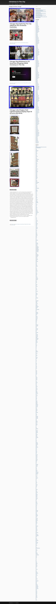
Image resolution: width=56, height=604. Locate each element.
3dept (36, 149)
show (36, 504)
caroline (36, 197)
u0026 (26, 42)
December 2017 (37, 120)
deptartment (37, 255)
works (36, 589)
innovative (37, 336)
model (36, 414)
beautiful (37, 177)
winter (36, 583)
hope (36, 326)
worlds (36, 591)
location (36, 377)
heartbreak (37, 313)
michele (36, 410)
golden (36, 302)
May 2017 (37, 127)
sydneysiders (37, 535)
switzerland (37, 534)
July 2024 (37, 44)
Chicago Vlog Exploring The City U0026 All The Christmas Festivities (20, 25)
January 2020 (37, 96)
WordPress (17, 602)
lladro (36, 376)
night (36, 427)
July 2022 (37, 67)
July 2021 (37, 79)
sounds (36, 516)
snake (36, 513)
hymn (36, 330)
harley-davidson (37, 309)
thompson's (37, 540)
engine (36, 274)
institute (36, 337)
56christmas (37, 150)
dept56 (36, 253)
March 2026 (37, 25)
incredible (37, 335)
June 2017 (37, 126)
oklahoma (37, 432)
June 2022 (37, 68)
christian (36, 210)
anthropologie (37, 159)
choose (36, 209)
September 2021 (37, 77)
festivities (24, 42)
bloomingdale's (37, 182)
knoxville (36, 357)
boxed (36, 186)
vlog (27, 42)
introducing (37, 339)
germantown (37, 300)
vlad (36, 567)
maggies (36, 386)
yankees (36, 597)
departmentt (37, 250)
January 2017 (37, 131)
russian (36, 485)
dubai (36, 264)
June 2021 (37, 80)
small (36, 512)
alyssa (36, 155)
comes (36, 226)
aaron (36, 152)
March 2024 (37, 48)
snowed (36, 514)
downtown (37, 261)
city (20, 42)
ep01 (36, 275)
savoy (36, 493)
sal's (36, 487)
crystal (36, 233)
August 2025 (37, 32)
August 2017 (37, 124)
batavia (36, 175)
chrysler (36, 213)
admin (16, 28)
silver (36, 506)
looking (36, 379)
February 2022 (37, 72)
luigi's (36, 383)
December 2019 (37, 97)
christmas (19, 42)
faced (36, 281)
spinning (36, 519)
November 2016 (37, 133)
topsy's (36, 545)
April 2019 (37, 105)
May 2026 (37, 23)
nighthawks (37, 428)
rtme (36, 483)
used (36, 557)
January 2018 (37, 119)
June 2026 (37, 22)
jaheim (36, 340)
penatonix (37, 443)
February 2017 (37, 130)
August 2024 (37, 43)
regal (36, 469)
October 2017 (37, 122)
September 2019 (37, 100)
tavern (36, 536)
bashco (36, 174)
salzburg (36, 489)
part (36, 439)
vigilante (36, 563)
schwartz (37, 494)
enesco (36, 273)
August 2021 (37, 78)
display (23, 224)
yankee (36, 596)
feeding (36, 284)
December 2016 (37, 132)
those (36, 541)
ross (36, 479)
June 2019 (37, 103)
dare (36, 238)
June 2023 (37, 57)
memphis (37, 406)
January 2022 (37, 73)
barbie (36, 172)
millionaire (37, 412)
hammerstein (37, 306)
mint (36, 413)
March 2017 (37, 129)
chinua (36, 208)
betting (36, 180)
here (36, 315)
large (36, 360)
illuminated (37, 332)
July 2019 (37, 102)
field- (24, 224)
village (36, 564)
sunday (36, 530)
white (36, 582)
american (37, 156)
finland (36, 289)
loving (36, 381)
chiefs (36, 205)
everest (36, 276)
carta (36, 198)
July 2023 (37, 56)
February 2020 (37, 95)
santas (36, 491)
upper (36, 556)
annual (36, 158)
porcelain (37, 454)
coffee (36, 222)
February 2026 (37, 26)
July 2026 (37, 21)
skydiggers (37, 510)
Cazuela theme (11, 602)
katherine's (37, 351)
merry (36, 407)
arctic (36, 162)
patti (36, 441)
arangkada (37, 161)
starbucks (37, 520)
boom (36, 185)
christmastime (37, 212)
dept (21, 224)
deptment (37, 256)
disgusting (37, 259)
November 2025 (37, 29)
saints (36, 486)
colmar (36, 225)
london (36, 378)
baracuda (37, 171)
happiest (37, 307)
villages (36, 565)
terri (36, 537)
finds (36, 288)
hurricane (37, 329)
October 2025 (37, 30)
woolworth (37, 587)
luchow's (36, 382)
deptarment (37, 254)
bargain (36, 173)
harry (36, 310)
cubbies (36, 234)
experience (37, 278)
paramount (37, 437)
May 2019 (37, 104)
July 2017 (37, 125)
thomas (36, 539)
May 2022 (37, 69)
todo (36, 544)
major (36, 390)
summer (36, 529)
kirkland (36, 355)
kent (36, 352)
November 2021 (37, 75)
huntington (37, 328)
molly (36, 415)
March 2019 (37, 106)
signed (36, 505)
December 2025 (37, 28)
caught (36, 200)
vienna (36, 562)
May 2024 (37, 46)
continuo (37, 228)
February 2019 (37, 107)
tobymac (37, 543)
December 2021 (37, 74)
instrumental (37, 338)
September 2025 (37, 31)
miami (36, 408)
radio (36, 461)
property (37, 459)
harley (36, 308)
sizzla (36, 509)
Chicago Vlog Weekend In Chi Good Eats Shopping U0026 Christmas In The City (20, 63)
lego (36, 365)
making (36, 391)
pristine (36, 457)
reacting (36, 466)
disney (36, 260)
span (36, 517)
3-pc (36, 148)
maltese (36, 392)
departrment (37, 251)
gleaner (36, 301)
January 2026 (37, 27)
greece (36, 304)
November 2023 (37, 52)
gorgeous (37, 303)
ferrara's (36, 286)
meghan (36, 403)
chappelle (37, 201)
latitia (36, 363)
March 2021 (37, 83)
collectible (37, 223)
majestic (36, 389)
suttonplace (37, 532)
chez (36, 203)
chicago (13, 42)
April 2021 (37, 82)
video (36, 561)
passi (36, 440)
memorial (37, 405)
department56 (37, 249)
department (37, 248)
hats (36, 311)
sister (36, 508)
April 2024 (37, 47)
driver (36, 262)
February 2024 (37, 49)
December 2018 (37, 109)
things (36, 538)
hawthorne (37, 312)
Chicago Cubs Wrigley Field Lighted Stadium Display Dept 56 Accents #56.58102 (21, 111)
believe (36, 178)
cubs (20, 224)
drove (36, 263)
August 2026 (37, 20)
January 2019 (37, 108)
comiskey (37, 227)
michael (36, 409)
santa (36, 490)
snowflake (37, 515)
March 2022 (37, 71)
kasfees (36, 350)
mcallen (36, 401)
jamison (36, 341)
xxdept (36, 595)
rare (36, 463)
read (36, 467)
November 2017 (37, 121)
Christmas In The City (17, 2)
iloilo (36, 333)
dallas (36, 236)
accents (16, 224)
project (36, 458)
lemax (36, 366)
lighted (26, 224)
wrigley (29, 224)
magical (36, 388)
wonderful (37, 585)
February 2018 (37, 118)
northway (37, 431)
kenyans (36, 353)
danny (36, 237)
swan (36, 533)
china (36, 206)
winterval (37, 584)
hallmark (36, 305)
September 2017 (37, 123)
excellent (37, 277)
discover (36, 258)
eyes (36, 280)
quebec (36, 460)
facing (36, 282)
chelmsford (37, 202)
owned (36, 435)
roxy (36, 480)
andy (36, 157)
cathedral (37, 199)
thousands (37, 542)
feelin (36, 285)
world (36, 590)
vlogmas (36, 569)
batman (36, 176)
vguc (36, 559)
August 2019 (37, 101)
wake (36, 571)
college (36, 224)
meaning (36, 402)
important (37, 334)
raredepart (37, 464)
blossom (37, 183)
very (36, 558)
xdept (36, 594)
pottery (36, 455)
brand (36, 187)
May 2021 (37, 81)
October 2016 (37, 134)
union (36, 555)
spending (37, 518)
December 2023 (37, 51)
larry (36, 361)
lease (36, 364)
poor (36, 453)
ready (36, 468)
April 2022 (37, 70)
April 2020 (37, 93)
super (36, 531)
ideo (36, 331)
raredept (37, 465)
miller (36, 411)
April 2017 (37, 128)
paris (36, 438)
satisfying (37, 492)
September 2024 (37, 42)
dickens (36, 257)
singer (36, 507)
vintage (36, 566)
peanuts (36, 442)
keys (36, 354)
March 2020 (37, 94)
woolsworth (37, 586)
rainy (36, 462)
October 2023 (37, 53)
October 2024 (37, 41)
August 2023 (37, 55)
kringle (36, 358)
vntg (36, 570)
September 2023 (37, 54)
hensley (36, 314)
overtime (37, 434)
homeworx (37, 325)
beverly (36, 181)
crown (36, 232)
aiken (36, 154)
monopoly (37, 416)
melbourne (37, 404)
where (36, 581)
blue (36, 184)
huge (36, 327)
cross (36, 231)
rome (36, 478)
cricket (36, 230)
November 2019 (37, 98)
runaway (36, 484)
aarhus (36, 151)
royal (36, 481)
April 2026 (37, 24)
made (36, 385)
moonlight (37, 417)
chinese (36, 207)
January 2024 (37, 50)
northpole (37, 430)
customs (36, 235)
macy (36, 384)
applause (37, 160)
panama (36, 436)
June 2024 (37, 45)
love (36, 380)
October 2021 (37, 76)
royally (36, 482)
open (36, 433)
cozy (36, 229)
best (36, 179)
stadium (28, 224)
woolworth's (37, 588)
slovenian (37, 511)
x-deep (36, 593)
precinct (36, 456)
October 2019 (37, 99)
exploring (22, 42)
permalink (14, 43)
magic (36, 387)
